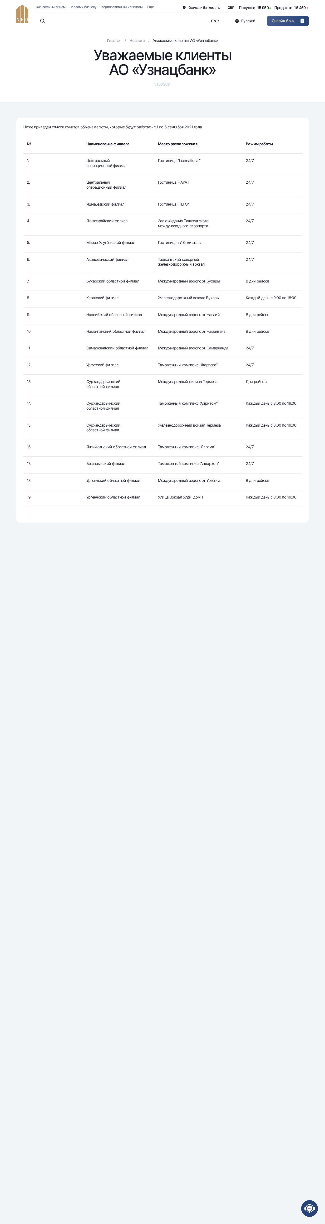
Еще (150, 7)
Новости (137, 40)
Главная (114, 40)
